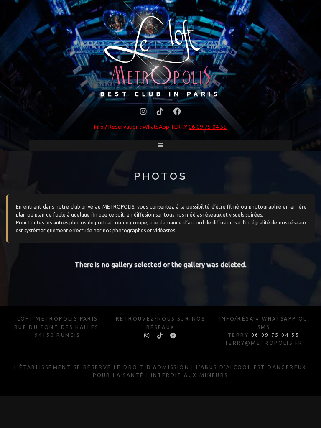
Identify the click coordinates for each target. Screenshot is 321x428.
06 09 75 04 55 (208, 126)
